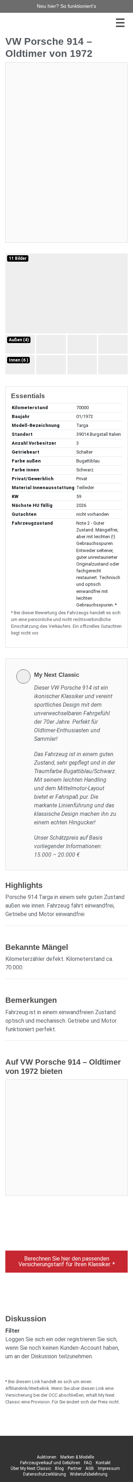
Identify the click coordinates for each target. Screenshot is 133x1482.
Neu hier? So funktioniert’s (66, 6)
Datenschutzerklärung (44, 1474)
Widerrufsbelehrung (88, 1474)
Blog (59, 1468)
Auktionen (46, 1457)
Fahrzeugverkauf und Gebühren (50, 1463)
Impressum (109, 1468)
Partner (75, 1468)
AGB (89, 1468)
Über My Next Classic (31, 1468)
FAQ (88, 1463)
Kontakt (103, 1463)
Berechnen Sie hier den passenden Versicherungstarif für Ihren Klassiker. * (66, 1261)
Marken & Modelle (77, 1457)
